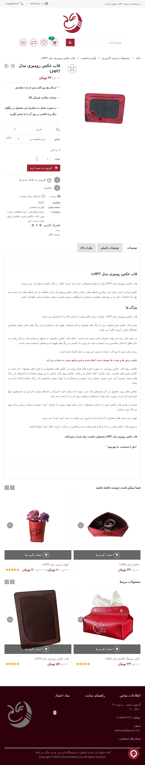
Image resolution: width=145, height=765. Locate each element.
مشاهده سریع (81, 525)
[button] (72, 69)
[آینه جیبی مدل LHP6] (13, 66)
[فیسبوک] (36, 225)
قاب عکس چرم (30, 216)
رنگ (58, 129)
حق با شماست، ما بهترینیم (122, 446)
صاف (9, 137)
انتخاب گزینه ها (104, 554)
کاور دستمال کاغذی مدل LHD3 (122, 658)
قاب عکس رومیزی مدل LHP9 (52, 658)
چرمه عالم (54, 234)
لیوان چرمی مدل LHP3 (55, 564)
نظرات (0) (86, 247)
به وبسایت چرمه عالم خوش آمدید (122, 3)
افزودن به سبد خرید (41, 167)
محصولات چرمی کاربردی (116, 58)
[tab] (132, 247)
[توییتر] (40, 225)
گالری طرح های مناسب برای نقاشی (117, 373)
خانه (138, 58)
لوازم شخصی (88, 58)
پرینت (53, 196)
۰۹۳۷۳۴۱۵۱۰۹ (36, 3)
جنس (57, 138)
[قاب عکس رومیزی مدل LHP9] (6, 66)
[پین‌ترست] (33, 225)
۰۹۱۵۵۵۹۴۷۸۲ (12, 3)
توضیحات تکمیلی (109, 247)
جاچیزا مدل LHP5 (129, 564)
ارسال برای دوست (30, 196)
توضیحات (132, 247)
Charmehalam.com (72, 756)
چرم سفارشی (36, 211)
